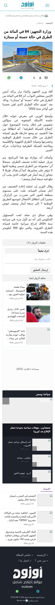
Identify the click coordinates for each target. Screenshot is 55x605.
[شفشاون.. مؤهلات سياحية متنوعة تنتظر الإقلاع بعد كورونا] (27, 417)
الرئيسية (49, 23)
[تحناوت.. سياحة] (27, 460)
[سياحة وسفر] (6, 394)
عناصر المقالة (23, 555)
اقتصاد (46, 489)
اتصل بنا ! (23, 560)
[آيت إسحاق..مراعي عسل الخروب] (27, 445)
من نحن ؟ (40, 560)
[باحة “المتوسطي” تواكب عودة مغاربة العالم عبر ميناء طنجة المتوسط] (26, 336)
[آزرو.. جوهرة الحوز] (27, 475)
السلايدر (40, 23)
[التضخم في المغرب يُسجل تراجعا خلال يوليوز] (27, 501)
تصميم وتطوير (33, 600)
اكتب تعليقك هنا (42, 259)
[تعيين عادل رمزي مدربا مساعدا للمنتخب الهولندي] (26, 315)
